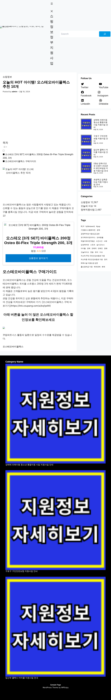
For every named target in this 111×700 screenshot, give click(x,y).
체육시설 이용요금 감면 (89, 263)
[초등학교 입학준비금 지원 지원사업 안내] (86, 183)
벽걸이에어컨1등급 (88, 241)
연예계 (94, 248)
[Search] (104, 34)
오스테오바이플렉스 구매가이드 (20, 161)
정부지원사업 (88, 209)
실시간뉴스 (101, 245)
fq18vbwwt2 (90, 226)
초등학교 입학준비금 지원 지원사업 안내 (101, 181)
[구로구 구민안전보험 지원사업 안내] (86, 140)
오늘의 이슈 (87, 206)
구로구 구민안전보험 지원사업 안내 (101, 138)
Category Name (14, 361)
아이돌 (83, 248)
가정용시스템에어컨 (88, 230)
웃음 (92, 252)
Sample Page (55, 685)
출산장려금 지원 (87, 267)
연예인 (100, 248)
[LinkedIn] (68, 693)
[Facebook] (47, 693)
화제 (103, 267)
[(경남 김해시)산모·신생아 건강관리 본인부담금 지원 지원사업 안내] (86, 167)
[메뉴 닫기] (51, 11)
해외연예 (97, 267)
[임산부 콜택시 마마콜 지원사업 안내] (86, 154)
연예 (88, 248)
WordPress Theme (50, 687)
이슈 (101, 252)
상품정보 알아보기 (38, 258)
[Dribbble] (63, 693)
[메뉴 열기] (51, 3)
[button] (38, 148)
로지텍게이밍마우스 (88, 237)
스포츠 (92, 245)
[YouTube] (58, 693)
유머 (96, 252)
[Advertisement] (39, 117)
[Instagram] (53, 693)
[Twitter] (42, 693)
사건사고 (99, 241)
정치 (105, 259)
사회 (105, 241)
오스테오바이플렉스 (13, 346)
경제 (98, 230)
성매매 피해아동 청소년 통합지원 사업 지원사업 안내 (101, 123)
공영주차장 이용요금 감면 (90, 234)
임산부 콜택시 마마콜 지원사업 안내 (101, 152)
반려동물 (100, 237)
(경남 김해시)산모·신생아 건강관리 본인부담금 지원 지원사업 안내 (101, 167)
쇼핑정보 (7, 76)
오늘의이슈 (85, 252)
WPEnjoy (64, 687)
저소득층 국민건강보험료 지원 (92, 259)
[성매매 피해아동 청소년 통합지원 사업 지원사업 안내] (86, 124)
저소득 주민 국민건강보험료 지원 (93, 256)
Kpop (98, 226)
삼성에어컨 (85, 245)
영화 (105, 248)
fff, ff (82, 226)
